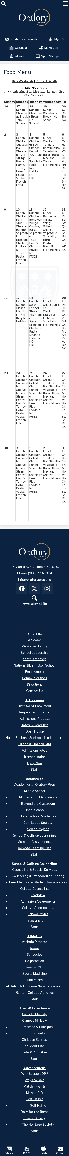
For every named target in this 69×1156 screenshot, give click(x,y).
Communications (34, 678)
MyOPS (59, 39)
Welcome (34, 640)
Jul (48, 91)
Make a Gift (52, 47)
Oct (26, 94)
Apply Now (34, 763)
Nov (33, 94)
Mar (22, 91)
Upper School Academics (38, 816)
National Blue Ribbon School (34, 665)
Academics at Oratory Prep (34, 784)
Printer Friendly (46, 81)
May (36, 91)
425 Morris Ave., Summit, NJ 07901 (34, 567)
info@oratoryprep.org (34, 579)
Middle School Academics (38, 797)
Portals (43, 1153)
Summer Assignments (34, 842)
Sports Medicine (34, 973)
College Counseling (34, 889)
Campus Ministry (34, 1020)
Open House (34, 731)
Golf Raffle (38, 1105)
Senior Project (38, 829)
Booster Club (34, 967)
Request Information (34, 712)
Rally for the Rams (34, 1112)
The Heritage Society (38, 1124)
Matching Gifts (34, 1086)
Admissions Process (35, 719)
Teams (34, 948)
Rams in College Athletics (35, 992)
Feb (15, 91)
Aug (54, 91)
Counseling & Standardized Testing (38, 876)
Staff (34, 769)
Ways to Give (34, 1080)
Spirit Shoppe (50, 56)
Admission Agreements (38, 901)
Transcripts (34, 920)
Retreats (38, 1033)
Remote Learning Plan (34, 848)
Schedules (34, 954)
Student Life (34, 1046)
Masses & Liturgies (38, 1027)
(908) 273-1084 (40, 573)
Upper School (34, 810)
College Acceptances (38, 908)
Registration (34, 961)
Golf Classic (34, 1099)
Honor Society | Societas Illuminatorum (35, 738)
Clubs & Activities (34, 1052)
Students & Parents (24, 39)
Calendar (21, 47)
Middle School (34, 791)
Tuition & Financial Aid (34, 744)
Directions (34, 684)
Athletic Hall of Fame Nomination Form (34, 986)
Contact (60, 1153)
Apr (29, 91)
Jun (43, 91)
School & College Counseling (34, 835)
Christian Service (34, 1039)
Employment (34, 672)
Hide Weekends (23, 81)
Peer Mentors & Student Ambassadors (38, 882)
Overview (38, 895)
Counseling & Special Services (34, 869)
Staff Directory (34, 659)
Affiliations (35, 980)
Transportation (34, 757)
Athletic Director (34, 942)
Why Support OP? (34, 1074)
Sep (61, 91)
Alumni (19, 56)
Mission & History (34, 646)
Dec (40, 94)
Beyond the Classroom (38, 803)
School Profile (38, 914)
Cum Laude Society (38, 823)
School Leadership (34, 653)
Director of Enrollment (34, 706)
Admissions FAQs (34, 750)
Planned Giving (34, 1118)
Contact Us (34, 691)
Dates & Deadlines (34, 725)
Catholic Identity (34, 1014)
